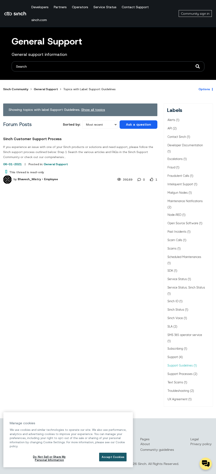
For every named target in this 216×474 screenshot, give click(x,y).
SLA (170, 326)
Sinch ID (172, 301)
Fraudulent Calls (178, 176)
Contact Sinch (176, 137)
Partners (60, 7)
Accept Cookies (113, 457)
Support (172, 357)
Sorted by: (71, 124)
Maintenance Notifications (185, 201)
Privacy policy (201, 444)
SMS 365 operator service (184, 335)
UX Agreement (177, 399)
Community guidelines (157, 449)
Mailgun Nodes (177, 193)
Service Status (104, 7)
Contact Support (135, 7)
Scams (172, 248)
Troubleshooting (178, 391)
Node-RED (174, 215)
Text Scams (175, 382)
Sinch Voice (175, 318)
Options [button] (204, 89)
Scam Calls (174, 240)
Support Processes (180, 374)
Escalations (175, 159)
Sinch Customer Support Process (32, 139)
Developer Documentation (185, 145)
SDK (170, 271)
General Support (46, 89)
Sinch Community (15, 13)
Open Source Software (182, 223)
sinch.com (39, 20)
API (169, 128)
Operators (80, 7)
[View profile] (7, 179)
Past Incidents (176, 232)
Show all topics (93, 109)
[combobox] (108, 66)
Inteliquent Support (180, 184)
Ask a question (138, 124)
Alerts (171, 120)
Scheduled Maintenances (184, 257)
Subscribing (175, 348)
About (145, 444)
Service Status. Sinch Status (186, 287)
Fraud (171, 167)
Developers (40, 7)
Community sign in (195, 13)
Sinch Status (175, 310)
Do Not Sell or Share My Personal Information (49, 458)
